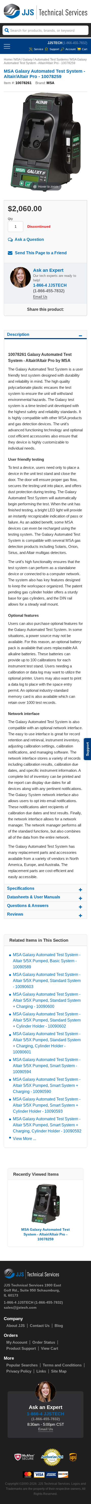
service (38, 49)
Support (54, 49)
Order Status (43, 1342)
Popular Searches (22, 1365)
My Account (16, 1342)
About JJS (15, 1325)
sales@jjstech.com (20, 1307)
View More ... (24, 1138)
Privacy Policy (18, 1371)
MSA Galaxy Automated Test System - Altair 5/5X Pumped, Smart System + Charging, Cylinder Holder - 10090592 (47, 1125)
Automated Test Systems (51, 59)
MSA (17, 59)
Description (18, 334)
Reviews (15, 914)
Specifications (20, 888)
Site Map (58, 1371)
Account (70, 49)
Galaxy (27, 59)
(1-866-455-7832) (75, 43)
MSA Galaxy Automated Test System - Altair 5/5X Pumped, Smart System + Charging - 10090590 (46, 1085)
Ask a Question (29, 239)
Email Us (40, 297)
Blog (59, 1325)
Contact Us (40, 1325)
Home (8, 59)
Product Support (21, 1348)
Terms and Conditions (62, 1365)
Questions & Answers (28, 905)
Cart (84, 49)
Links (41, 1371)
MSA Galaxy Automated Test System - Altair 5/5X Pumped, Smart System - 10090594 (46, 1065)
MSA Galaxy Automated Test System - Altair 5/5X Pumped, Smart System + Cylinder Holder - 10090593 (46, 1105)
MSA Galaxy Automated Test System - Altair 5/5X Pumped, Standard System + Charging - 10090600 (47, 1000)
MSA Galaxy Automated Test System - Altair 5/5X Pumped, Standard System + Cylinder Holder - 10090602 (47, 1020)
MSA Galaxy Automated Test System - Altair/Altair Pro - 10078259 (45, 1234)
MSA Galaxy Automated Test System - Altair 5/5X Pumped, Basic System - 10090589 (46, 961)
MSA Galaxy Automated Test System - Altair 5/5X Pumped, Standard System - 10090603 (47, 980)
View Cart (49, 1348)
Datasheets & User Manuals (33, 897)
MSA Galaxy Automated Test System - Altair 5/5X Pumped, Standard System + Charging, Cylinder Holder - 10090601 (47, 1043)
